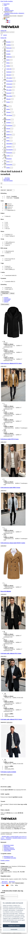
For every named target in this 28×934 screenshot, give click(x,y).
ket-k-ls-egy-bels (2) (10, 258)
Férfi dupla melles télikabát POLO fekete (11, 653)
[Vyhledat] (2, 33)
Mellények (9, 56)
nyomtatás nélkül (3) (10, 281)
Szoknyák (8, 68)
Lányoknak (9, 115)
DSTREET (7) (8, 234)
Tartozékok (9, 87)
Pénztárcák (9, 158)
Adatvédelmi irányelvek (9, 849)
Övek (7, 161)
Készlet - (11, 196)
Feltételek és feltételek (9, 848)
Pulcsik (8, 51)
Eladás (8, 102)
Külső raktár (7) (9, 289)
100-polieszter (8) (9, 251)
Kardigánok (9, 125)
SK (9, 22)
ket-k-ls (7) (8, 260)
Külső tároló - (12, 198)
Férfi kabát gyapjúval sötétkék (8, 771)
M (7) (6, 224)
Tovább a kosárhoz (8, 1)
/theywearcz (4, 881)
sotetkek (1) (9, 207)
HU (6, 19)
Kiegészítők (9, 164)
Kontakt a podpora (5, 860)
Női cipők (8, 90)
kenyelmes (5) (8, 267)
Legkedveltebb (7, 299)
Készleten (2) (8, 287)
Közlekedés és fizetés (9, 845)
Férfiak (2, 30)
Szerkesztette (14, 921)
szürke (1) (9, 208)
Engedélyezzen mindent (14, 925)
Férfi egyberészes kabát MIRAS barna (10, 487)
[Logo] (10, 29)
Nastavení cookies (19, 883)
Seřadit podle (5, 293)
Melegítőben (9, 143)
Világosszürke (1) (11, 210)
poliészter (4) (8, 243)
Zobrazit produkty (5, 291)
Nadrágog (8, 146)
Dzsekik (8, 42)
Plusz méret (9, 96)
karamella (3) (10, 205)
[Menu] (8, 35)
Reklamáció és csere (8, 856)
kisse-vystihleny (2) (10, 269)
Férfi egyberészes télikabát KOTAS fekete (11, 363)
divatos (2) (7, 266)
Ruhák (8, 65)
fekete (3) (9, 204)
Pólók (7, 62)
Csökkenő (6, 301)
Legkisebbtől (7, 300)
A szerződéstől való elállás (10, 857)
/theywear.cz (12, 881)
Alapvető (8, 93)
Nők (5, 30)
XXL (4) (7, 228)
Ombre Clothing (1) (10, 236)
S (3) (6, 222)
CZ (9, 20)
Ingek (7, 59)
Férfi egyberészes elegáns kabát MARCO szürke (13, 543)
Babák (8, 109)
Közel (2, 1)
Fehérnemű (9, 84)
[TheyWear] (9, 820)
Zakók (8, 131)
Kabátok (8, 45)
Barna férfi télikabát (6, 591)
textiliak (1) (8, 252)
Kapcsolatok (6, 3)
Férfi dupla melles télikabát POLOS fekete (11, 719)
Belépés (3, 898)
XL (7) (7, 227)
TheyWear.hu (5, 883)
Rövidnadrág (9, 81)
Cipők (8, 155)
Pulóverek (8, 48)
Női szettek (9, 78)
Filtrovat (12, 293)
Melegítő (8, 75)
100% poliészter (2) (10, 242)
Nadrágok (8, 72)
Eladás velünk (7, 846)
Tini (7, 106)
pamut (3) (7, 245)
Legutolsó (6, 297)
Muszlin (8, 99)
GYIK (5, 5)
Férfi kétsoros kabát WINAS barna (10, 439)
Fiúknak (8, 112)
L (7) (6, 225)
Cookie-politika (7, 850)
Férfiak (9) (7, 216)
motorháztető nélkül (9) (10, 275)
